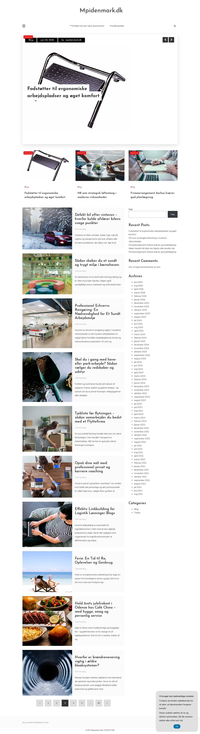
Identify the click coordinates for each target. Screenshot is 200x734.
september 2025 (142, 307)
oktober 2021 (140, 471)
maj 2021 (138, 488)
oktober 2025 (140, 304)
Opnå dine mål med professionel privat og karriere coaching (92, 461)
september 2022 (142, 433)
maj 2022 (138, 446)
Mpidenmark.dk (101, 11)
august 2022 (140, 436)
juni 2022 (138, 443)
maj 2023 (138, 405)
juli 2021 (138, 481)
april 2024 (138, 366)
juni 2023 (138, 401)
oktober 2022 (140, 429)
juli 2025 (138, 314)
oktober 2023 (140, 387)
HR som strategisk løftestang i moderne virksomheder (72, 93)
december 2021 (141, 464)
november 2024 (141, 342)
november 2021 (141, 467)
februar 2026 (140, 290)
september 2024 (142, 349)
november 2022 (141, 426)
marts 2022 (139, 453)
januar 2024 (139, 377)
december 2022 (141, 422)
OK (177, 726)
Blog (31, 40)
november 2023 (141, 384)
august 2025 (140, 311)
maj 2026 (138, 280)
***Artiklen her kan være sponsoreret (87, 26)
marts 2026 (139, 287)
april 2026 (138, 283)
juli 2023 (138, 398)
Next (171, 40)
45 (99, 697)
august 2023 (140, 394)
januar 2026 (139, 294)
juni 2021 (138, 485)
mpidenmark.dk (73, 40)
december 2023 (141, 380)
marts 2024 (139, 370)
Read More (166, 92)
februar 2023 (140, 415)
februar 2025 (140, 332)
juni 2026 (138, 276)
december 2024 (141, 339)
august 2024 (140, 353)
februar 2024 (140, 373)
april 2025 (138, 325)
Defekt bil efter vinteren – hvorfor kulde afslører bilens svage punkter (97, 213)
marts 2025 (139, 328)
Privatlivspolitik (117, 26)
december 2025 (141, 297)
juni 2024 (138, 359)
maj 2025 (138, 321)
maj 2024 (138, 363)
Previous (165, 40)
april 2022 (138, 450)
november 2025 (141, 300)
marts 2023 (139, 412)
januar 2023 (139, 419)
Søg (131, 203)
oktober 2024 (140, 346)
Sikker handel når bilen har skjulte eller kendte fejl (151, 242)
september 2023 (142, 391)
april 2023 (138, 408)
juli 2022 (138, 439)
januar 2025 (139, 335)
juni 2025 (138, 318)
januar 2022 (139, 460)
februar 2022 (140, 457)
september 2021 (142, 474)
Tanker (137, 507)
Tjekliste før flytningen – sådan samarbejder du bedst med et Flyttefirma (98, 412)
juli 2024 (138, 356)
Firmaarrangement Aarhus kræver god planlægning (152, 239)
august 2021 (140, 478)
